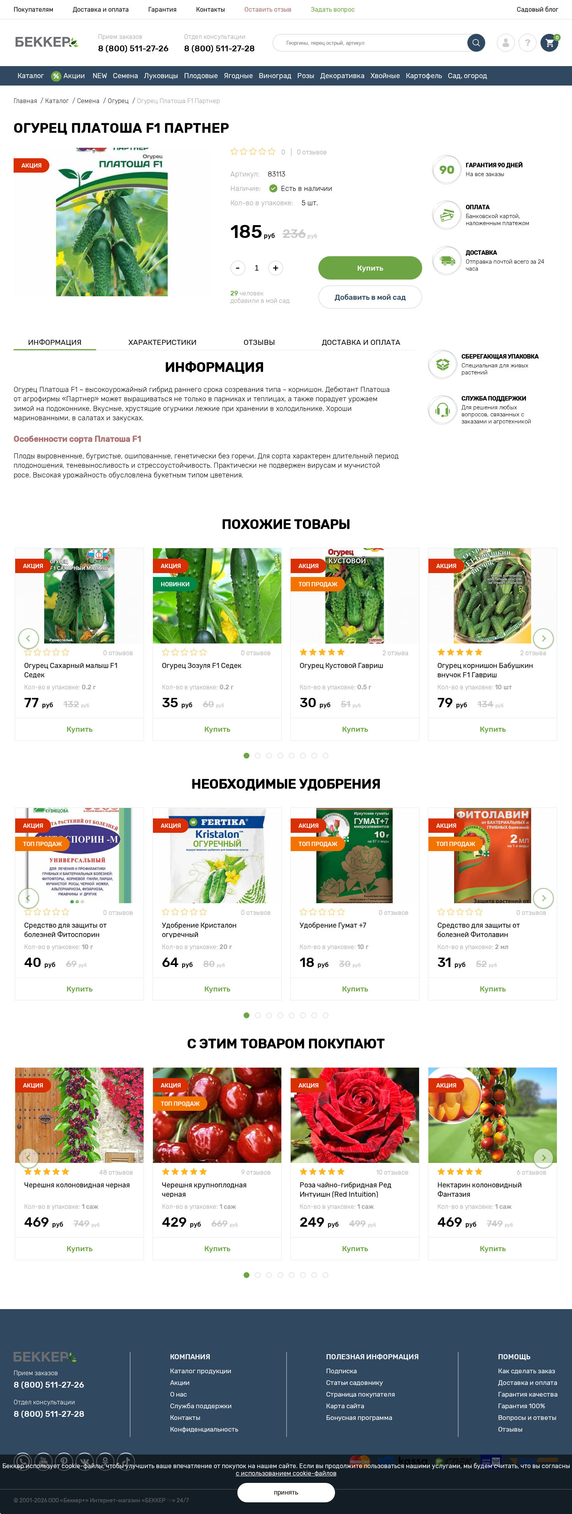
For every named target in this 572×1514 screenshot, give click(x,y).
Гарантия (162, 9)
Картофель (424, 76)
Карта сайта (345, 1406)
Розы (305, 76)
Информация (55, 342)
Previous (28, 638)
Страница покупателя (360, 1394)
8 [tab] (325, 756)
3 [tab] (269, 756)
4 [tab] (280, 756)
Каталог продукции (200, 1371)
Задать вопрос (333, 9)
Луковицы (161, 76)
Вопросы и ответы (527, 1417)
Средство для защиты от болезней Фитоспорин (65, 929)
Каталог (31, 76)
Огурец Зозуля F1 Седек (202, 665)
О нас (178, 1394)
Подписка (341, 1371)
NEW (100, 76)
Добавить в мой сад (370, 297)
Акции (74, 76)
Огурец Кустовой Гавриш (341, 665)
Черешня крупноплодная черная (204, 1189)
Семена (125, 76)
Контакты (210, 9)
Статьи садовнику (354, 1382)
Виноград (275, 76)
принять (286, 1492)
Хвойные (385, 76)
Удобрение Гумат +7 (333, 925)
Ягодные (238, 76)
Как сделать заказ (526, 1371)
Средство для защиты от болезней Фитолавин (478, 929)
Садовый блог (537, 9)
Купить (370, 268)
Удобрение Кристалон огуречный (199, 929)
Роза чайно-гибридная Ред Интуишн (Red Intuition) (345, 1189)
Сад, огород (467, 76)
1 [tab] (246, 756)
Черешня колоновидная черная (77, 1185)
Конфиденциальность (204, 1429)
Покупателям (33, 9)
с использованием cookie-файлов (286, 1473)
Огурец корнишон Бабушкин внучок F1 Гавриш (485, 669)
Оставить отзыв (267, 9)
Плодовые (201, 76)
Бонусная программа (359, 1417)
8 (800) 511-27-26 (133, 48)
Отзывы (259, 342)
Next (543, 638)
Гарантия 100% (521, 1406)
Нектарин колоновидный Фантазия (479, 1189)
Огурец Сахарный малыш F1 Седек (71, 669)
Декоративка (342, 76)
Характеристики (162, 342)
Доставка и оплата (101, 9)
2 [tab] (258, 756)
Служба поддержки (201, 1406)
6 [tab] (303, 756)
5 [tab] (292, 756)
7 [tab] (314, 756)
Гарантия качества (528, 1394)
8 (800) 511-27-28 (219, 48)
